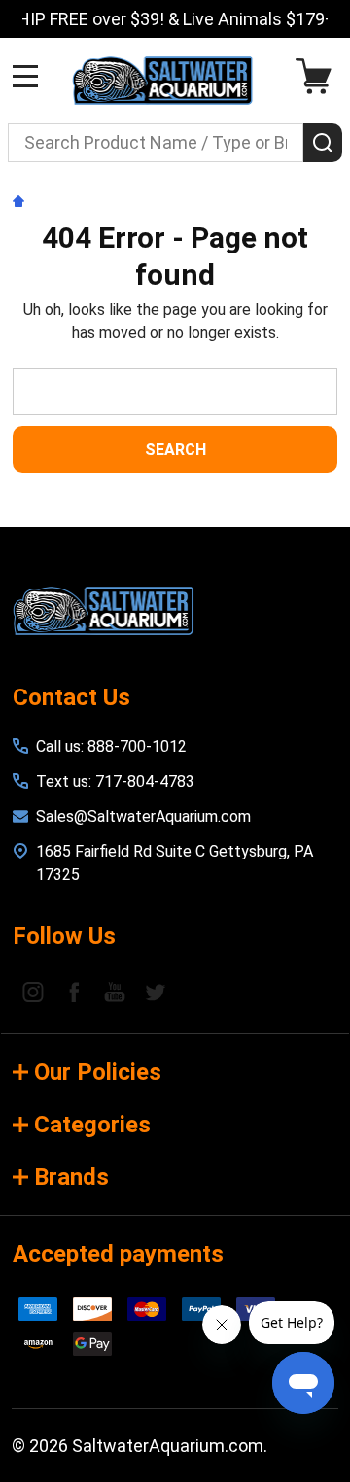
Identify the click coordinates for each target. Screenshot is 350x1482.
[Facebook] (73, 991)
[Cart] (318, 76)
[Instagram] (33, 991)
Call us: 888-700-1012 (111, 746)
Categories (92, 1124)
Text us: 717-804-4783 (115, 781)
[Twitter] (155, 991)
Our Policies (97, 1072)
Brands (71, 1177)
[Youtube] (114, 991)
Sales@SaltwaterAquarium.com (143, 816)
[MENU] (25, 75)
